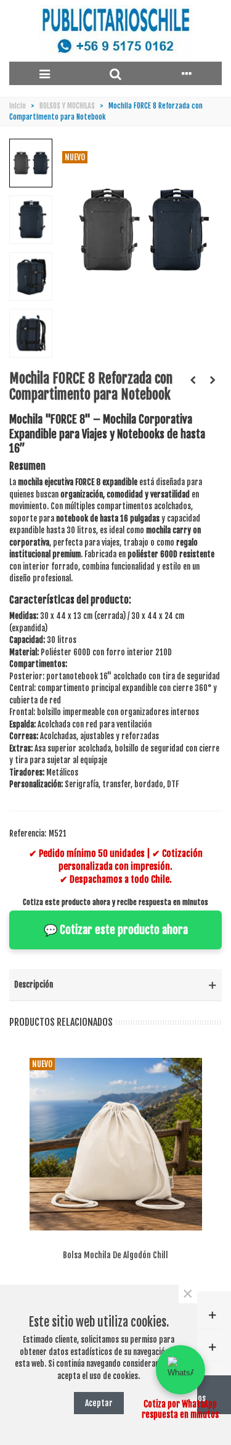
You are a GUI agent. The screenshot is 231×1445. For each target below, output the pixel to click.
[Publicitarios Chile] (116, 31)
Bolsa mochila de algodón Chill (115, 1255)
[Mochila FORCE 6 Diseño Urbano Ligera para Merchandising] (193, 379)
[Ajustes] (186, 73)
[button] (180, 1369)
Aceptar (99, 1403)
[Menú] (44, 73)
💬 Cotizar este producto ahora (116, 929)
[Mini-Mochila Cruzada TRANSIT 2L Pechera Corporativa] (212, 379)
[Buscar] (115, 73)
